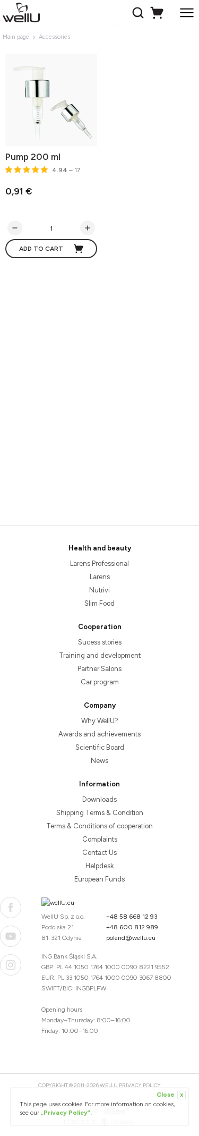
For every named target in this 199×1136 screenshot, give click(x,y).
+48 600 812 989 (132, 927)
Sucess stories (100, 642)
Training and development (100, 655)
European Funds (99, 879)
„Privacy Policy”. (66, 1112)
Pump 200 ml (32, 156)
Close (170, 1094)
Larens (100, 577)
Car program (100, 682)
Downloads (99, 799)
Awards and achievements (99, 734)
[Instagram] (10, 965)
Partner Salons (99, 669)
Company (100, 705)
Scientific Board (99, 747)
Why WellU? (99, 721)
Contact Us (99, 853)
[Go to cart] (158, 13)
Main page (16, 36)
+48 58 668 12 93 (132, 916)
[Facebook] (10, 907)
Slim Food (99, 603)
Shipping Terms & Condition (99, 813)
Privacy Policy (140, 1085)
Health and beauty (99, 548)
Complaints (99, 839)
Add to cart (41, 248)
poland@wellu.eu (130, 938)
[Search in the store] (139, 12)
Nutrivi (99, 590)
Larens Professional (99, 563)
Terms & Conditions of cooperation (99, 826)
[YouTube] (10, 936)
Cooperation (100, 627)
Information (99, 784)
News (99, 761)
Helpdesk (99, 866)
